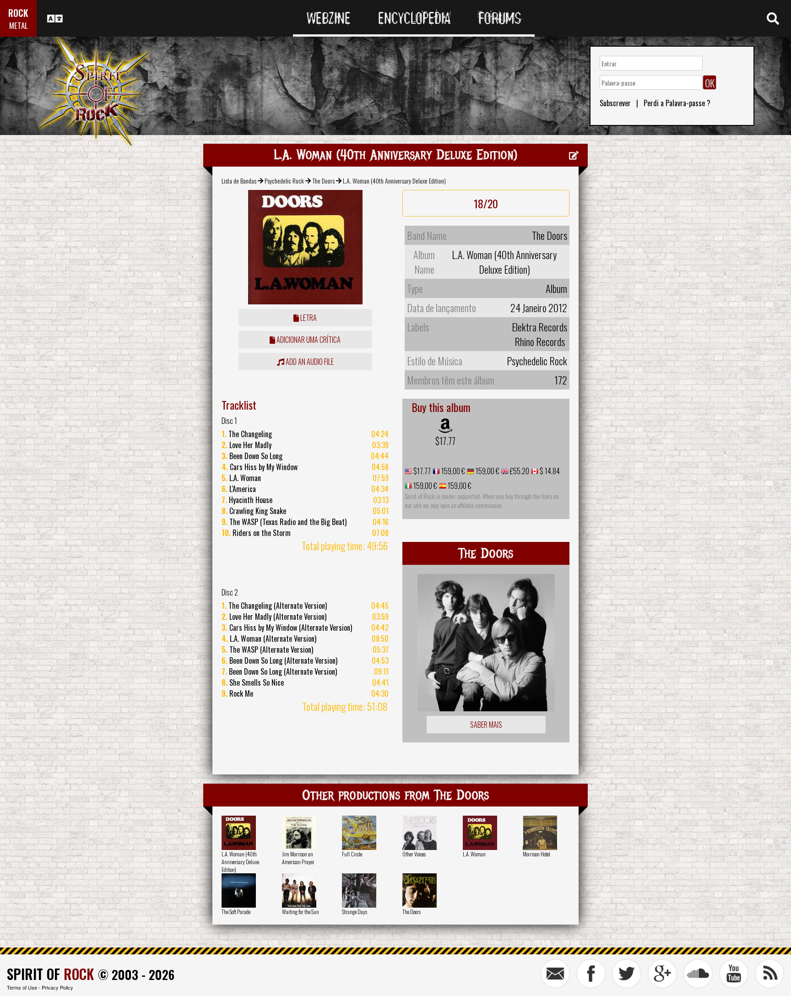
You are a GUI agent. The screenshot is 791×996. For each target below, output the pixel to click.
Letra (308, 317)
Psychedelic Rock (284, 180)
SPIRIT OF (50, 974)
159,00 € (452, 471)
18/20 (486, 203)
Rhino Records (540, 341)
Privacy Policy (57, 987)
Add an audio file (309, 361)
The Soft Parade (236, 911)
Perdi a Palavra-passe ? (677, 102)
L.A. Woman (474, 854)
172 (560, 380)
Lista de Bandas (239, 180)
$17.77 (445, 441)
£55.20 (519, 471)
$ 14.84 (549, 471)
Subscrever (615, 102)
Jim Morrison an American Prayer (298, 858)
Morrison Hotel (536, 854)
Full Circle (352, 854)
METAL (18, 25)
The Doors (324, 180)
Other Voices (414, 854)
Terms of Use (22, 987)
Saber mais (486, 724)
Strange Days (354, 911)
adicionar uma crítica (308, 339)
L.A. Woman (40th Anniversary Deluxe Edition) (240, 861)
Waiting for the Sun (300, 911)
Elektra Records (539, 326)
